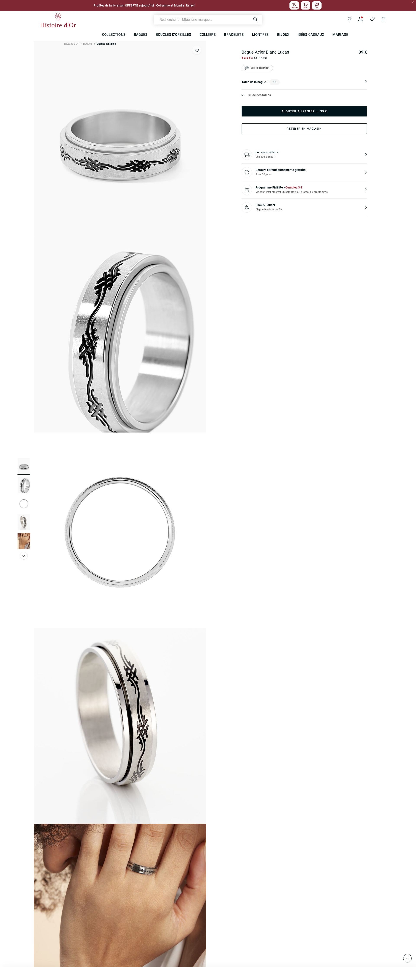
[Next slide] (24, 556)
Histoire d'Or (71, 43)
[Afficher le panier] (380, 19)
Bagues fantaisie (106, 43)
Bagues (87, 43)
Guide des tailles (259, 95)
